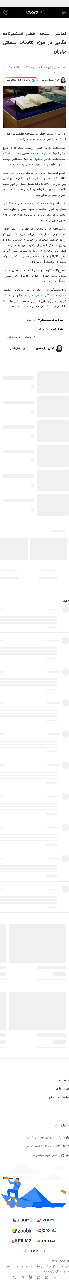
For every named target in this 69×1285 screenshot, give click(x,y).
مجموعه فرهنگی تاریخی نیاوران (45, 295)
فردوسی (51, 281)
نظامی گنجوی (42, 159)
